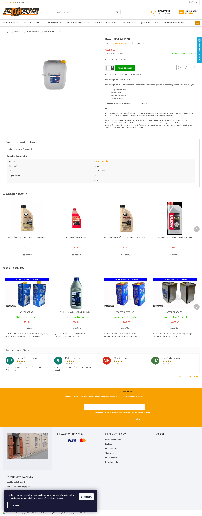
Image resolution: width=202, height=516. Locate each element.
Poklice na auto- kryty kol (18, 487)
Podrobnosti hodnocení (123, 43)
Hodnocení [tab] (20, 142)
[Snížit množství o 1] (112, 69)
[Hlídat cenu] (194, 67)
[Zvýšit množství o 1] (112, 67)
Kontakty (108, 444)
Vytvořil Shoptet (11, 513)
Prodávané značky (112, 457)
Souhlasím (86, 496)
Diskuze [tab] (33, 142)
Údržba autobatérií (16, 482)
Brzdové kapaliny (101, 161)
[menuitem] (31, 23)
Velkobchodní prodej (113, 439)
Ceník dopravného (112, 448)
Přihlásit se (141, 419)
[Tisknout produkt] (179, 67)
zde (60, 498)
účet (27, 2)
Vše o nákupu (110, 453)
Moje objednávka (111, 462)
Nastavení (15, 505)
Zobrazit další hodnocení (188, 376)
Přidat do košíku (125, 68)
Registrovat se (8, 2)
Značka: (139, 43)
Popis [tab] (8, 142)
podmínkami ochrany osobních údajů (135, 413)
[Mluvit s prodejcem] (186, 67)
